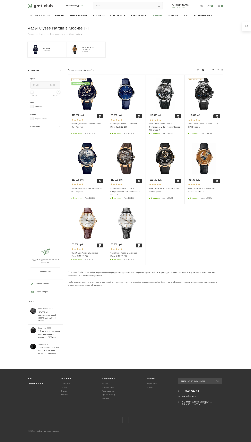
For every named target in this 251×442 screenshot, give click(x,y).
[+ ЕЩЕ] (219, 16)
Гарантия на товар (108, 395)
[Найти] (159, 5)
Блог (30, 378)
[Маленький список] (198, 70)
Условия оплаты (108, 387)
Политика (105, 398)
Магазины (105, 383)
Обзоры (150, 387)
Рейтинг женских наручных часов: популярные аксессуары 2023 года (49, 334)
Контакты (64, 395)
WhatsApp (133, 420)
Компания (66, 378)
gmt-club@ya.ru (189, 396)
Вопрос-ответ (152, 383)
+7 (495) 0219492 (180, 5)
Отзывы (64, 391)
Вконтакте (118, 420)
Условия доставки (108, 391)
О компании (65, 383)
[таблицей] (222, 70)
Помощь (151, 378)
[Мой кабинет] (201, 6)
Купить (100, 116)
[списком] (218, 70)
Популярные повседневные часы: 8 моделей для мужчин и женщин (47, 316)
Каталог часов (35, 383)
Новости (64, 387)
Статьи (31, 301)
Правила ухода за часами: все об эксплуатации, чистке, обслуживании (48, 351)
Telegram (125, 420)
